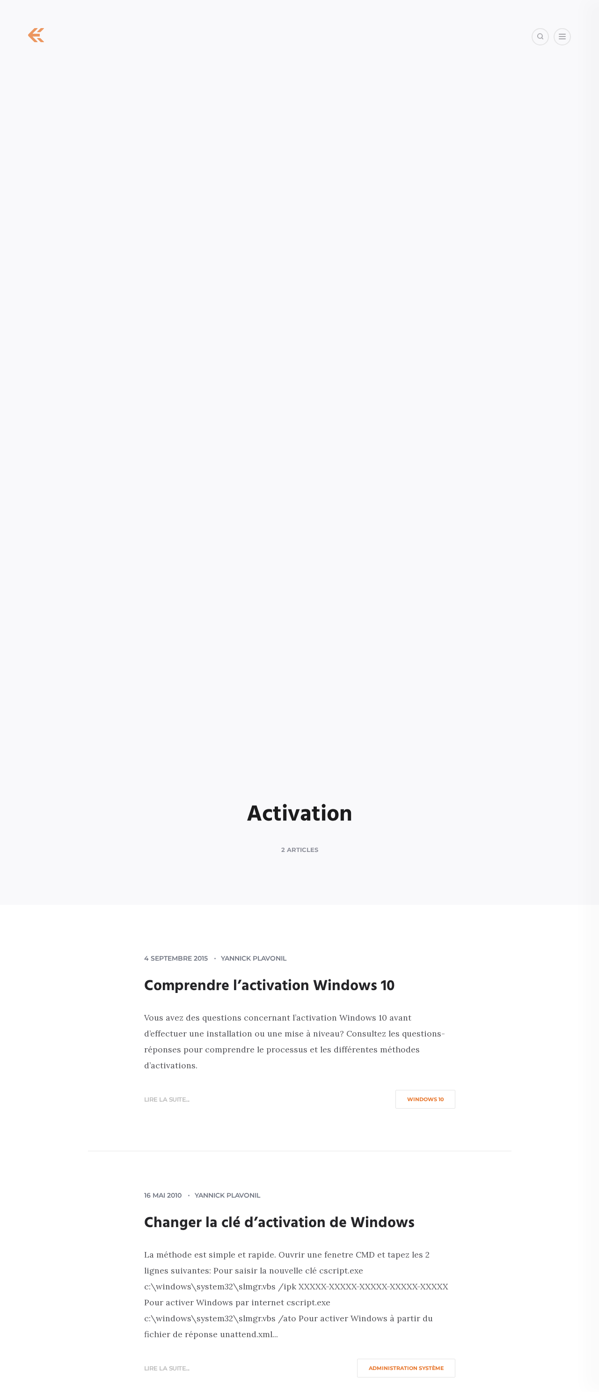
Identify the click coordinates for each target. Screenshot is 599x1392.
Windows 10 (425, 1099)
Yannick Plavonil (253, 958)
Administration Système (406, 1368)
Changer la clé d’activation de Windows (279, 1223)
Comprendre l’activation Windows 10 (269, 986)
